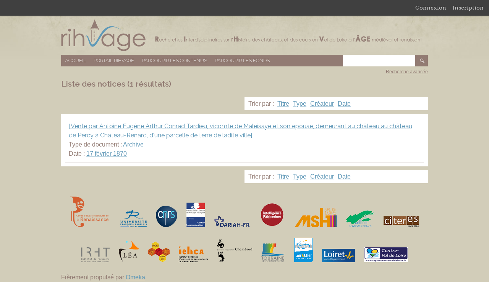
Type (299, 103)
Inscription (468, 8)
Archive (133, 144)
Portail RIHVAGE (114, 60)
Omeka (135, 277)
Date (344, 103)
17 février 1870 (106, 153)
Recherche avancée (407, 71)
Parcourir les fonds (242, 60)
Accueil (75, 60)
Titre (283, 103)
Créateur (322, 103)
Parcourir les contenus (174, 60)
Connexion (430, 8)
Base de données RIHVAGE (244, 35)
